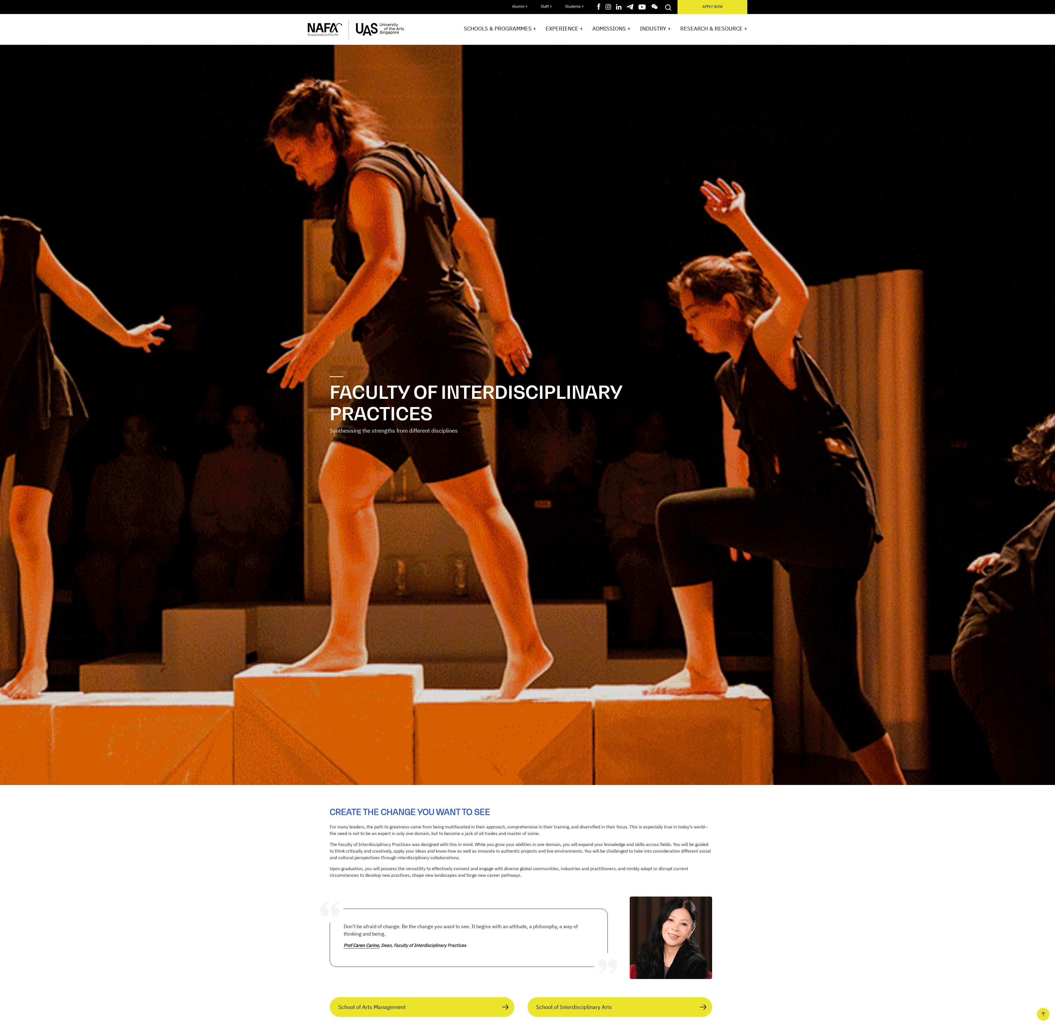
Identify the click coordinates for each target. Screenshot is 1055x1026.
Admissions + (611, 28)
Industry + (655, 28)
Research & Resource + (713, 28)
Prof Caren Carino (361, 945)
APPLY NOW (712, 6)
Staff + (546, 6)
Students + (574, 6)
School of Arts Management (372, 1007)
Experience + (564, 28)
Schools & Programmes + (500, 28)
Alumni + (520, 6)
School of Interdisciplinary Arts (574, 1007)
